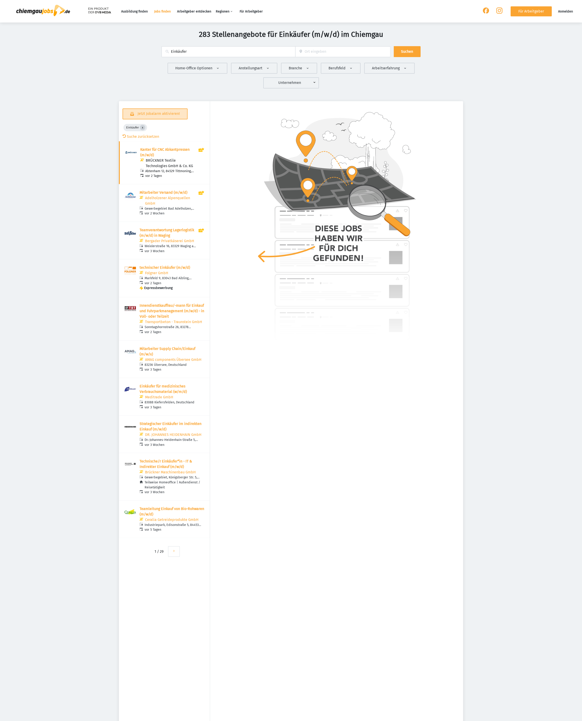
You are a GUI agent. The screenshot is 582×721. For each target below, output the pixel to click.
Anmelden (565, 11)
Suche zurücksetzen (143, 136)
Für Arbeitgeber (251, 11)
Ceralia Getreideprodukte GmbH (171, 520)
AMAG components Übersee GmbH (173, 359)
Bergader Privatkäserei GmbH (169, 241)
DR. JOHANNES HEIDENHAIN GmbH (173, 434)
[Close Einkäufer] (142, 127)
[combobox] (228, 51)
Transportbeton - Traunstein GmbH (173, 322)
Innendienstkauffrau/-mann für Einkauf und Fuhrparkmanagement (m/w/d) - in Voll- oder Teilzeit (172, 311)
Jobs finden (162, 11)
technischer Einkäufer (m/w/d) (165, 267)
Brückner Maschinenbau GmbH (170, 472)
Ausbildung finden (134, 11)
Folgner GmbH (156, 273)
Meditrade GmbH (159, 397)
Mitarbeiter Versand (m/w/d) (163, 192)
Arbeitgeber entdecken (194, 11)
